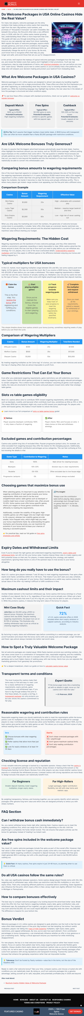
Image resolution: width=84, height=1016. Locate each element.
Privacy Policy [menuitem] (53, 1003)
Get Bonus (75, 1011)
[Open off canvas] (79, 4)
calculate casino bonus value (56, 666)
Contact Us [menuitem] (45, 1000)
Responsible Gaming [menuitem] (61, 1000)
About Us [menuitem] (34, 1000)
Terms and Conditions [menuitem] (34, 1003)
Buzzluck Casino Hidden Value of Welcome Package (26, 983)
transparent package (13, 696)
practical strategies (51, 64)
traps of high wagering (37, 929)
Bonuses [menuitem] (24, 1000)
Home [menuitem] (15, 1000)
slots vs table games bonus (43, 411)
